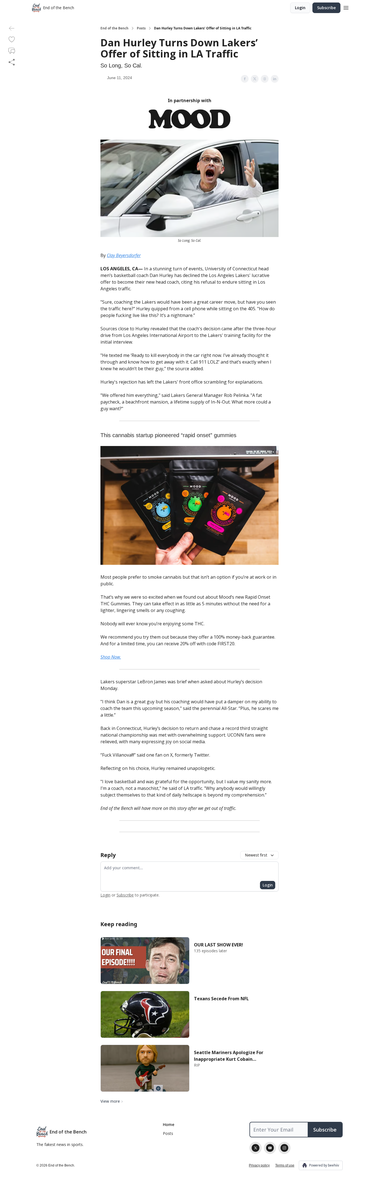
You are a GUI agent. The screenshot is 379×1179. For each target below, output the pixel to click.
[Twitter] (255, 1148)
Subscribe (326, 7)
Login (300, 7)
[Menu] (346, 7)
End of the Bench (114, 28)
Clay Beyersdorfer (124, 255)
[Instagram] (284, 1148)
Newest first (256, 855)
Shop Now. (110, 657)
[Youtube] (270, 1148)
